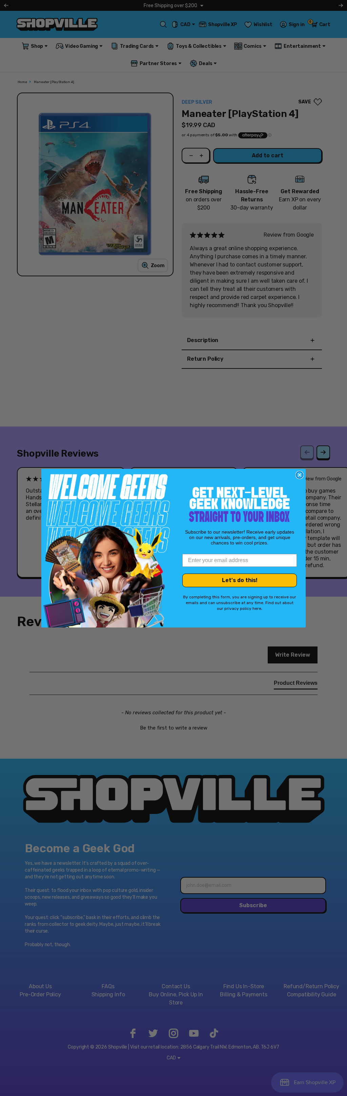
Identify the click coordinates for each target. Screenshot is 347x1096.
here (256, 608)
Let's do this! (240, 580)
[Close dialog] (299, 475)
